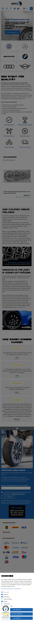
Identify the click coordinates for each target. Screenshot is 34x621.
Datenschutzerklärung (19, 494)
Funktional (6, 604)
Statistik (6, 594)
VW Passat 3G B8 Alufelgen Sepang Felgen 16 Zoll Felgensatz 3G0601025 (16, 192)
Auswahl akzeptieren (17, 614)
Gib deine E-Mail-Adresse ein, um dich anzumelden (14, 485)
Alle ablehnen (17, 618)
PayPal (5, 601)
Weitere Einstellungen (7, 606)
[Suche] (2, 8)
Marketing (6, 597)
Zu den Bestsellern (12, 32)
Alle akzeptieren (17, 609)
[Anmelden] (14, 8)
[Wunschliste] (10, 8)
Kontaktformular (21, 307)
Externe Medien (8, 599)
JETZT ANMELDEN (8, 497)
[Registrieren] (18, 8)
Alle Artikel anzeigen (8, 160)
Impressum (18, 588)
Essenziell (6, 592)
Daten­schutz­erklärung (8, 588)
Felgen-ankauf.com (15, 238)
